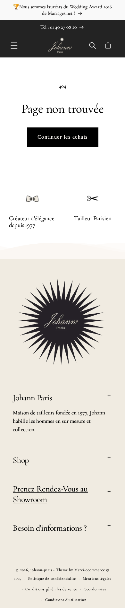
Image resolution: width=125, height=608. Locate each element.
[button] (14, 45)
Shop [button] (21, 460)
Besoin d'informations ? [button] (50, 528)
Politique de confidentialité (52, 578)
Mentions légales (97, 578)
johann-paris (41, 570)
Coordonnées (95, 589)
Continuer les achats (63, 137)
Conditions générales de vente (51, 589)
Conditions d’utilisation (65, 599)
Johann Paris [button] (32, 398)
